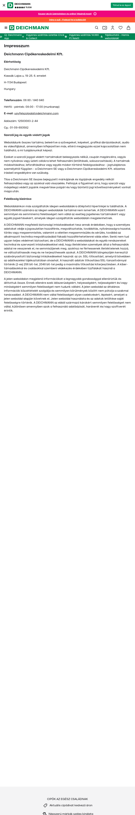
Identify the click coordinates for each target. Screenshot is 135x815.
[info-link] (95, 14)
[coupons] (104, 27)
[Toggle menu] (6, 28)
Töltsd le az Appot (122, 5)
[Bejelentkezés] (112, 27)
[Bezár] (4, 5)
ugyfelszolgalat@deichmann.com (36, 113)
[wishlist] (120, 27)
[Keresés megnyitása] (96, 27)
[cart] (128, 27)
